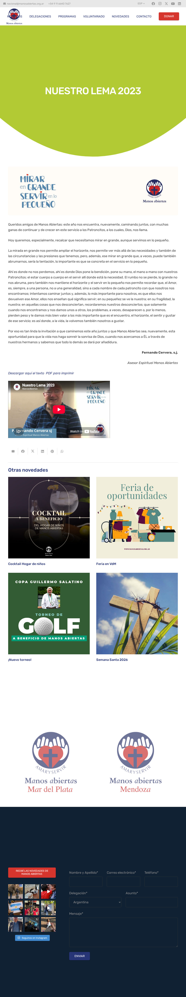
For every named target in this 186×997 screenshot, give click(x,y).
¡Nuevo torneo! (19, 660)
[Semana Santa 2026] (137, 613)
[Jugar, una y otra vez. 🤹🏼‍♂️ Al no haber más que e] (48, 924)
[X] (166, 3)
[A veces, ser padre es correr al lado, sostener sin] (15, 891)
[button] (141, 3)
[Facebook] (153, 3)
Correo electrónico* (121, 873)
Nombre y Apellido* (83, 873)
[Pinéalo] (52, 451)
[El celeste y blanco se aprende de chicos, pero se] (15, 908)
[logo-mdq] (50, 764)
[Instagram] (160, 3)
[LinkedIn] (179, 3)
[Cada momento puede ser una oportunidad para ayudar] (48, 891)
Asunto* (132, 893)
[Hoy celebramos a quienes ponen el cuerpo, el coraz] (32, 908)
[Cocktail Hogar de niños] (49, 517)
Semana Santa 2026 (112, 660)
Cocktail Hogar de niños (26, 564)
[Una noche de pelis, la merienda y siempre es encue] (32, 924)
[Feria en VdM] (137, 517)
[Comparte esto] (23, 451)
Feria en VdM (106, 564)
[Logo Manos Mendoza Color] (135, 764)
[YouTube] (173, 3)
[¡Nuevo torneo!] (49, 613)
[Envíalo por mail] (13, 451)
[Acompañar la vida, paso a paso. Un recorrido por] (48, 908)
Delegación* (78, 893)
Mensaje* (76, 914)
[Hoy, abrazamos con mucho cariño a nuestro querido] (15, 924)
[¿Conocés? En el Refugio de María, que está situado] (32, 891)
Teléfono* (151, 873)
